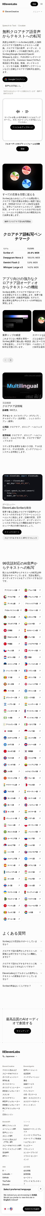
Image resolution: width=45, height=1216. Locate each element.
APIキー (5, 1156)
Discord (5, 1184)
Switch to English (32, 1209)
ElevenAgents (29, 1066)
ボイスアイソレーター (11, 1087)
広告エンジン (7, 1114)
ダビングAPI (7, 1136)
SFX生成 (5, 1080)
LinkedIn (6, 1174)
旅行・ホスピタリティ (32, 1098)
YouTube (6, 1181)
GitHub (5, 1177)
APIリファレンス (9, 1125)
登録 (34, 4)
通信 (25, 1080)
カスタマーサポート (31, 1101)
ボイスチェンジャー (10, 1077)
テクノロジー (29, 1091)
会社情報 (27, 1171)
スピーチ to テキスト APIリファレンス (20, 538)
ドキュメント (29, 1149)
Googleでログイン (16, 79)
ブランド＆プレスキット (32, 1182)
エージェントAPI (9, 1129)
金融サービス (29, 1084)
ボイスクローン (8, 1084)
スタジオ (6, 1094)
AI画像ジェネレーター (11, 1105)
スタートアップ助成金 (32, 1138)
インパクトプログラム (32, 1135)
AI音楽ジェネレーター (11, 1091)
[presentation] (22, 119)
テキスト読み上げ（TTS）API (9, 1140)
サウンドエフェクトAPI (11, 1149)
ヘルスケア (28, 1087)
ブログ (26, 1125)
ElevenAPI (6, 1122)
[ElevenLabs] (10, 4)
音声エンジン (7, 1132)
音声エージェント (31, 1070)
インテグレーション (31, 1077)
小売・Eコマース (30, 1094)
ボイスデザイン (8, 1098)
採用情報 (27, 1174)
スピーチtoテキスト (10, 1073)
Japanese (10, 1056)
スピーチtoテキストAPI (11, 1145)
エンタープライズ (31, 1152)
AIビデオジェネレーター (11, 1109)
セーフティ (28, 1177)
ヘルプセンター (30, 1142)
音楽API (5, 1152)
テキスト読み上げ (9, 1070)
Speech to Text (9, 25)
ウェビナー (28, 1145)
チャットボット (30, 1105)
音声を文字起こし (13, 86)
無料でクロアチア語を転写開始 (17, 221)
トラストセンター (31, 1156)
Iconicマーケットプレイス (32, 1130)
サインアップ (22, 1031)
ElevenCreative (8, 1066)
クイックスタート (12, 532)
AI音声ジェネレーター (11, 1101)
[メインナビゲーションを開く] (41, 4)
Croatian (22, 25)
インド (26, 1159)
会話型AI (27, 1073)
